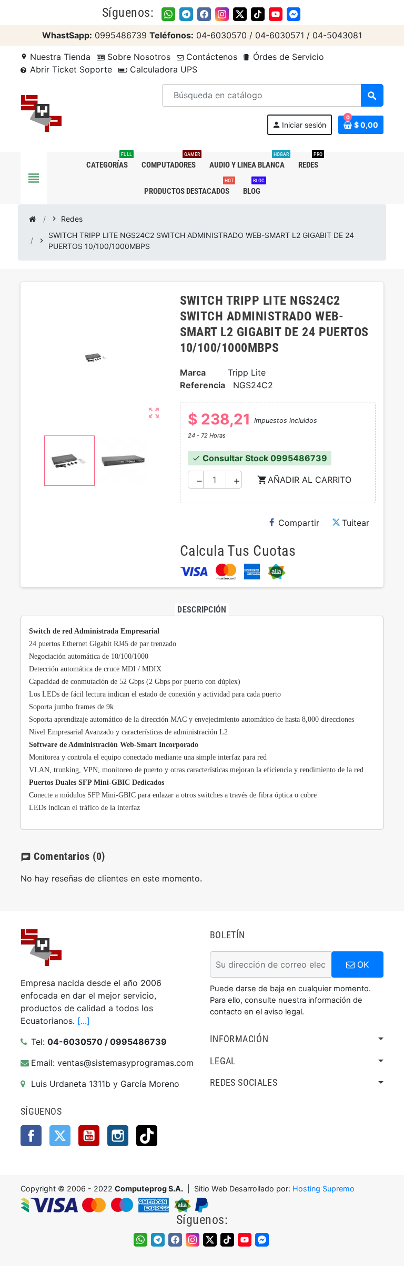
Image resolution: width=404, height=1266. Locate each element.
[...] (83, 1020)
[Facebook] (204, 14)
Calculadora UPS (162, 69)
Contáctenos (210, 56)
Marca (193, 372)
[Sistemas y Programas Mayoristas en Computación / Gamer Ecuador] (41, 113)
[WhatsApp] (168, 14)
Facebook (31, 1135)
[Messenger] (293, 14)
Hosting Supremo (323, 1188)
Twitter (59, 1135)
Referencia (202, 385)
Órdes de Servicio (287, 56)
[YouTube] (275, 14)
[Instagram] (222, 14)
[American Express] (252, 571)
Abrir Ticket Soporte (69, 69)
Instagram (117, 1135)
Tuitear (355, 522)
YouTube (88, 1135)
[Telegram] (186, 14)
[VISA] (194, 571)
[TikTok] (258, 14)
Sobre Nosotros (137, 56)
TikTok (146, 1135)
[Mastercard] (226, 571)
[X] (240, 14)
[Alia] (277, 571)
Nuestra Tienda (55, 56)
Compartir (298, 522)
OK (362, 964)
